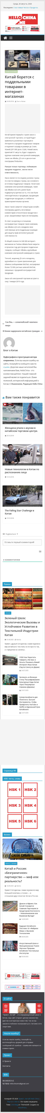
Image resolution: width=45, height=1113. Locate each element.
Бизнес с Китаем (11, 863)
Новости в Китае (11, 71)
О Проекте (7, 1061)
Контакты (6, 1066)
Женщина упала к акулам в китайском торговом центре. (21, 429)
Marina (18, 640)
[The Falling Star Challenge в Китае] (22, 487)
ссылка (25, 1045)
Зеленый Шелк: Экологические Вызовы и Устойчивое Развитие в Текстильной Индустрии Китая (22, 626)
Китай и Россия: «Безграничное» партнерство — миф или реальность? (21, 875)
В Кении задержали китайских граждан (21, 331)
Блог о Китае (21, 101)
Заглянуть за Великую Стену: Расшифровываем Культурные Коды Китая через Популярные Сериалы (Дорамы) (29, 682)
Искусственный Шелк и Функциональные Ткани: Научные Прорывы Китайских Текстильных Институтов (29, 948)
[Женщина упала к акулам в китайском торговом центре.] (22, 404)
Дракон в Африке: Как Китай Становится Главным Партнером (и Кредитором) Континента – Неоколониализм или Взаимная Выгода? (29, 909)
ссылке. (6, 367)
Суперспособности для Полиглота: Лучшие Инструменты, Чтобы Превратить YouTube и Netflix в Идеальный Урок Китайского (29, 703)
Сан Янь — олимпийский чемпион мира (21, 324)
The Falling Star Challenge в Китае (19, 512)
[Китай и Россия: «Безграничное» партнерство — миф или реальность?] (22, 849)
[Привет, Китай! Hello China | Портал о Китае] (5, 38)
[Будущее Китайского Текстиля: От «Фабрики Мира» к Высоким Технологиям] (10, 931)
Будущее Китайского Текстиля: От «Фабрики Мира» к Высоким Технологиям (28, 929)
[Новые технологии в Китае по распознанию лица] (22, 446)
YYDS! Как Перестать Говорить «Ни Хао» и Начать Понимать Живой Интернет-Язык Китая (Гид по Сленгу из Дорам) (29, 662)
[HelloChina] (22, 1004)
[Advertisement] (22, 118)
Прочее (8, 613)
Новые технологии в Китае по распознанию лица (22, 471)
